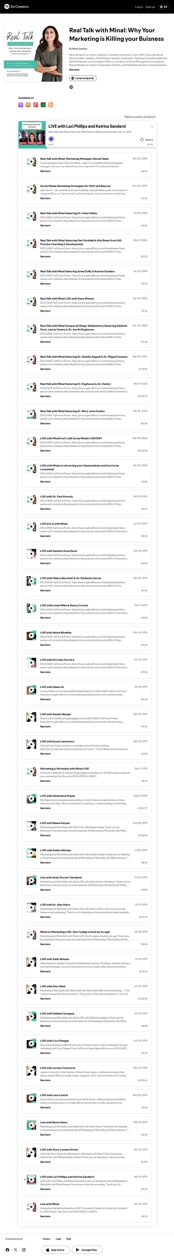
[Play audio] (152, 126)
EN (165, 7)
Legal (58, 1238)
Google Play (89, 1250)
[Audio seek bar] (101, 147)
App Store (57, 1250)
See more (74, 69)
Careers (46, 1238)
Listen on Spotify (84, 78)
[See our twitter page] (16, 1250)
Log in (139, 7)
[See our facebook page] (7, 1250)
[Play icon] (51, 139)
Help (68, 1238)
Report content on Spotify (140, 116)
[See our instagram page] (24, 1250)
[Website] (71, 87)
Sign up (150, 7)
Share (149, 139)
